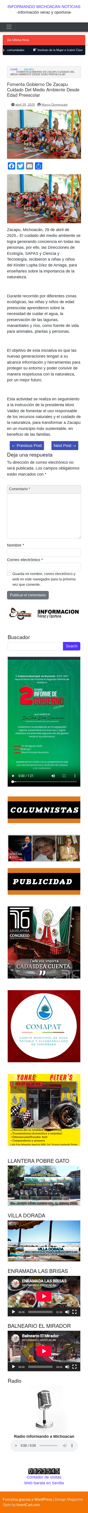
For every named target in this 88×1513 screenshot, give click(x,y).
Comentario (19, 489)
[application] (44, 1296)
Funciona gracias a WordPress (27, 1499)
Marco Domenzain (55, 104)
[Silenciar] (67, 1312)
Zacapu (29, 69)
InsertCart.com (28, 1505)
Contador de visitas (44, 1477)
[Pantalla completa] (74, 1312)
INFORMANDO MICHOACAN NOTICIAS (44, 6)
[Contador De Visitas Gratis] (44, 1471)
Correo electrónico (25, 560)
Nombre (15, 545)
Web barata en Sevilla (44, 1483)
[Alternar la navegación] (9, 26)
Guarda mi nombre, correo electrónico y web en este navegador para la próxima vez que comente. (44, 579)
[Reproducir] (13, 1312)
